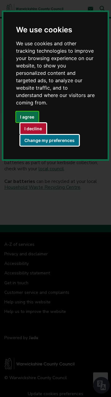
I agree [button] (27, 117)
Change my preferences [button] (49, 140)
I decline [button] (33, 128)
